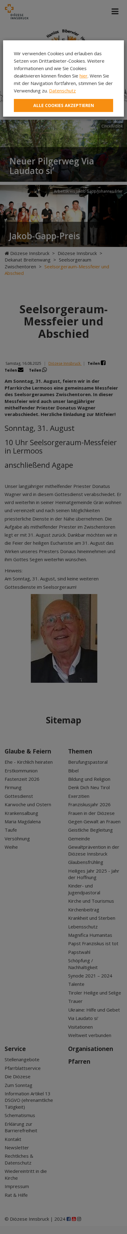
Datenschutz (62, 90)
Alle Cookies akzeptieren (63, 105)
